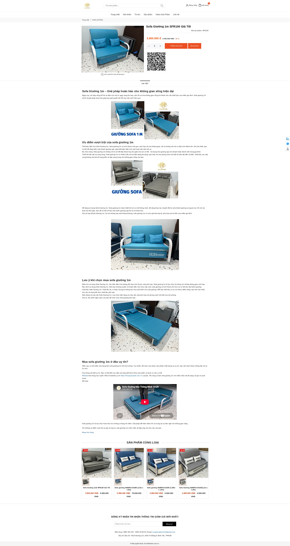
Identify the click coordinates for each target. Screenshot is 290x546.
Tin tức (137, 14)
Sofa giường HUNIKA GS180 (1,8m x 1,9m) (129, 489)
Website (85, 376)
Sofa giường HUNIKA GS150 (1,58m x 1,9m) (161, 489)
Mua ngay (194, 46)
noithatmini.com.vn (152, 543)
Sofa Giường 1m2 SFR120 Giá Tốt (96, 488)
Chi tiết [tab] (145, 83)
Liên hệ (176, 14)
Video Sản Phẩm (163, 14)
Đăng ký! (169, 524)
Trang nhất (115, 14)
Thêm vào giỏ (176, 46)
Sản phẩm (148, 14)
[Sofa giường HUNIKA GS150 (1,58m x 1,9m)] (161, 463)
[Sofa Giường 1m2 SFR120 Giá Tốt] (96, 463)
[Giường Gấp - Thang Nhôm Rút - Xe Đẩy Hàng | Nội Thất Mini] (87, 5)
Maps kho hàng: (88, 432)
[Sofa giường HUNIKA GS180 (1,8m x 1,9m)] (129, 463)
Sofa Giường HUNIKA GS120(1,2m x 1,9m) (193, 489)
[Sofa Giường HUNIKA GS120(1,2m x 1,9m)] (193, 463)
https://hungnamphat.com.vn (131, 376)
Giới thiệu (127, 14)
